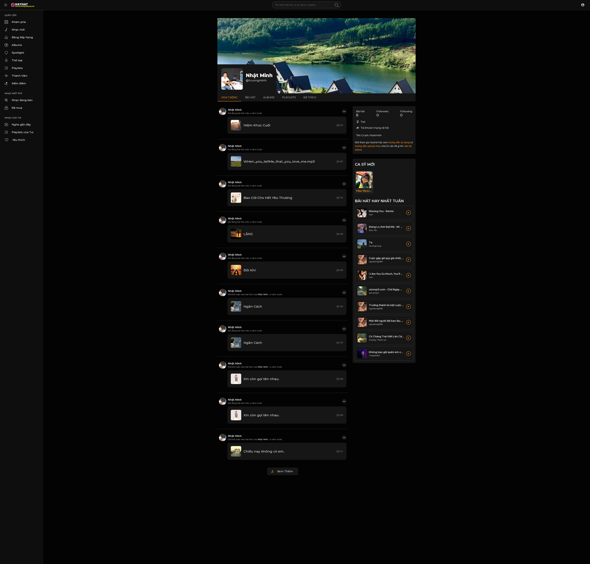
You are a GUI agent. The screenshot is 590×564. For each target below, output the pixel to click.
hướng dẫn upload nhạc (368, 146)
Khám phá (19, 21)
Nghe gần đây (21, 124)
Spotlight (18, 52)
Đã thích (309, 97)
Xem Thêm (285, 471)
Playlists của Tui (22, 132)
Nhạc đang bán (22, 100)
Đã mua (17, 107)
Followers (382, 113)
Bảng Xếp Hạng (22, 37)
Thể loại (17, 60)
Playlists (17, 68)
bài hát (250, 97)
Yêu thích (18, 139)
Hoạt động (229, 97)
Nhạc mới (18, 29)
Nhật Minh (259, 75)
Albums (17, 45)
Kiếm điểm (19, 83)
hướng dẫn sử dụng (399, 142)
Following (406, 113)
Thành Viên (19, 75)
